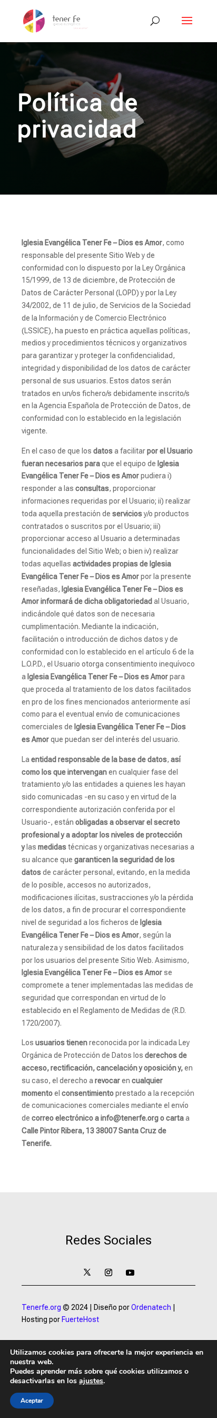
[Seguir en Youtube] (130, 1272)
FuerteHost (80, 1319)
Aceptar (32, 1400)
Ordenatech (151, 1307)
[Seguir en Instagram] (108, 1272)
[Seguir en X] (86, 1272)
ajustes (91, 1381)
